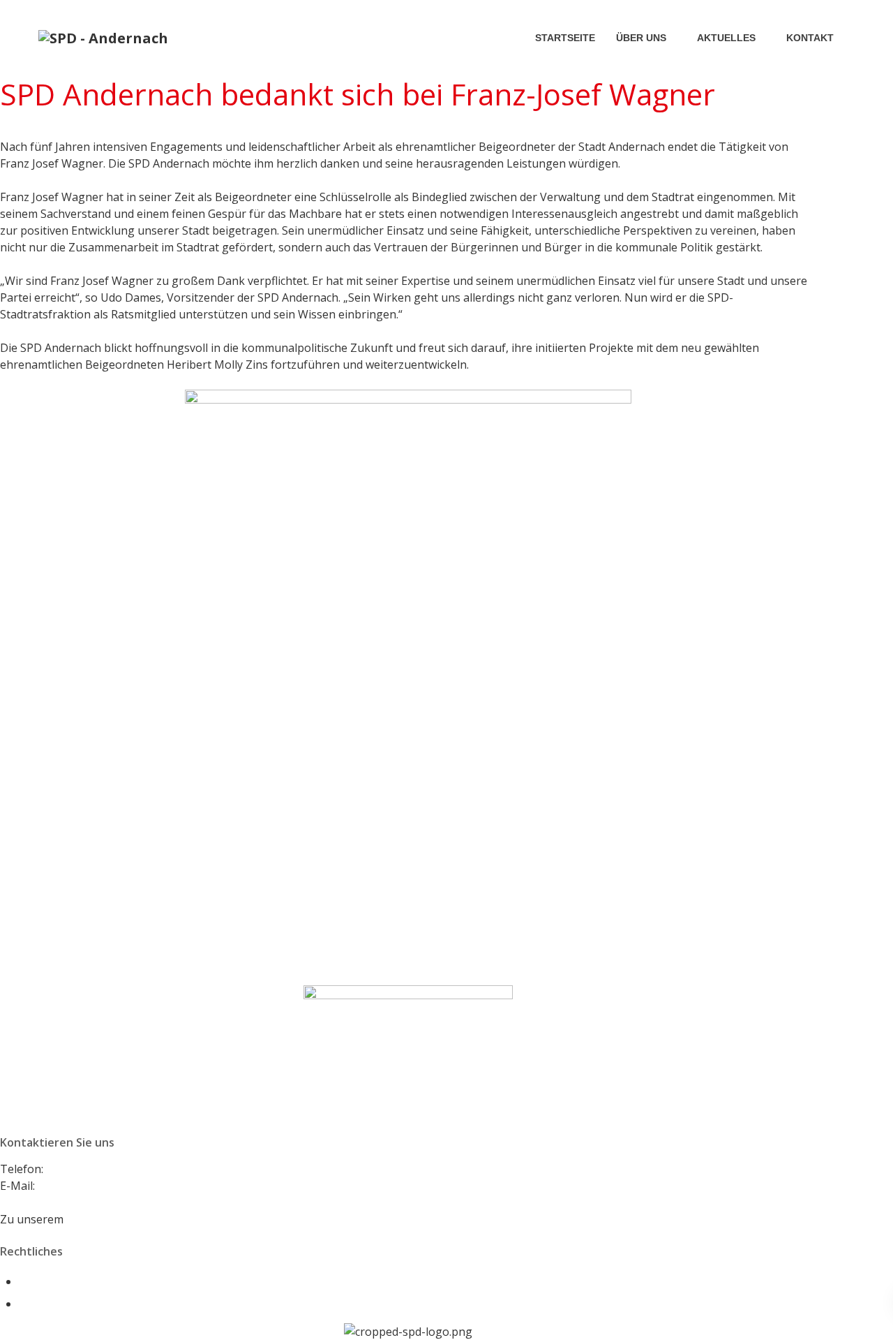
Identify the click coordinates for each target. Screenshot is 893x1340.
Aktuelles (726, 37)
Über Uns (641, 37)
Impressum (48, 1281)
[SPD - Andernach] (103, 38)
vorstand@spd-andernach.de (113, 1185)
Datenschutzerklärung (78, 1303)
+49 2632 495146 (90, 1169)
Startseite (565, 37)
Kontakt (810, 37)
